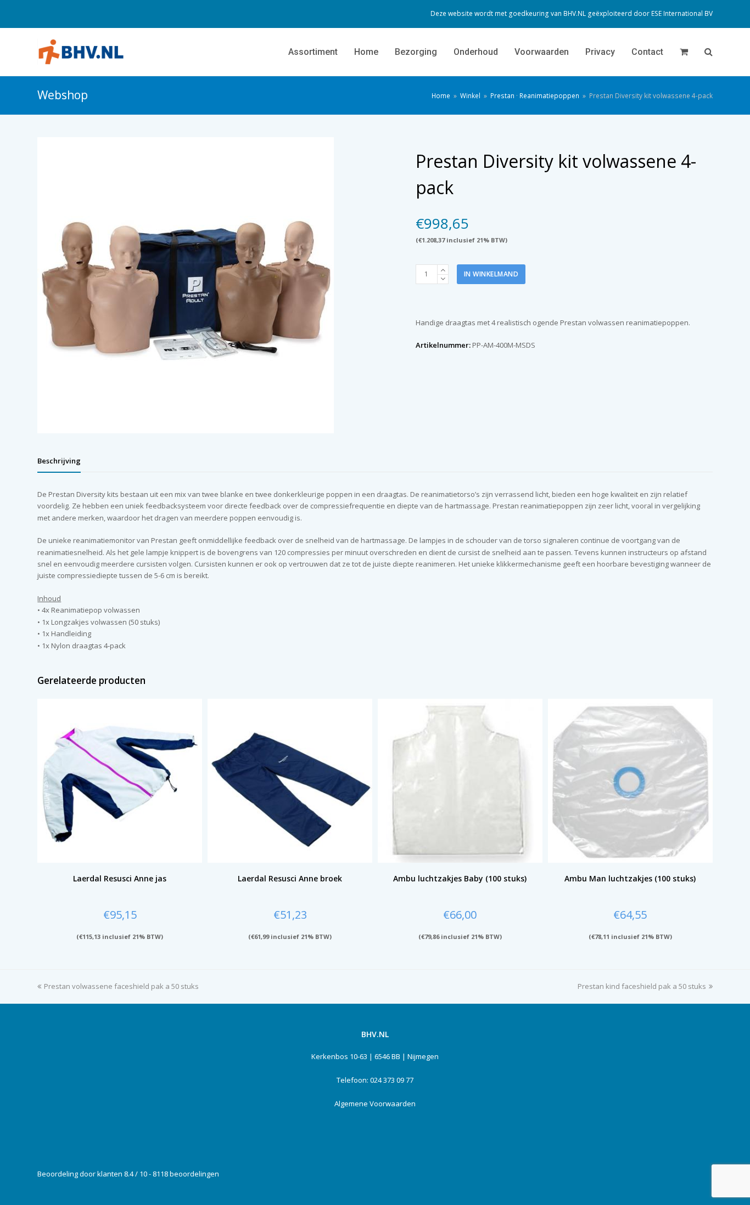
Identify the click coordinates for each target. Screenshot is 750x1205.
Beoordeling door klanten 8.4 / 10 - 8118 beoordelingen (128, 1174)
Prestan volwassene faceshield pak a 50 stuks (121, 986)
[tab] (59, 461)
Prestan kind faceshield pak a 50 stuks (642, 986)
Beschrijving (59, 461)
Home (441, 95)
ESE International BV (682, 13)
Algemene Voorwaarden (375, 1103)
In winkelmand (491, 274)
